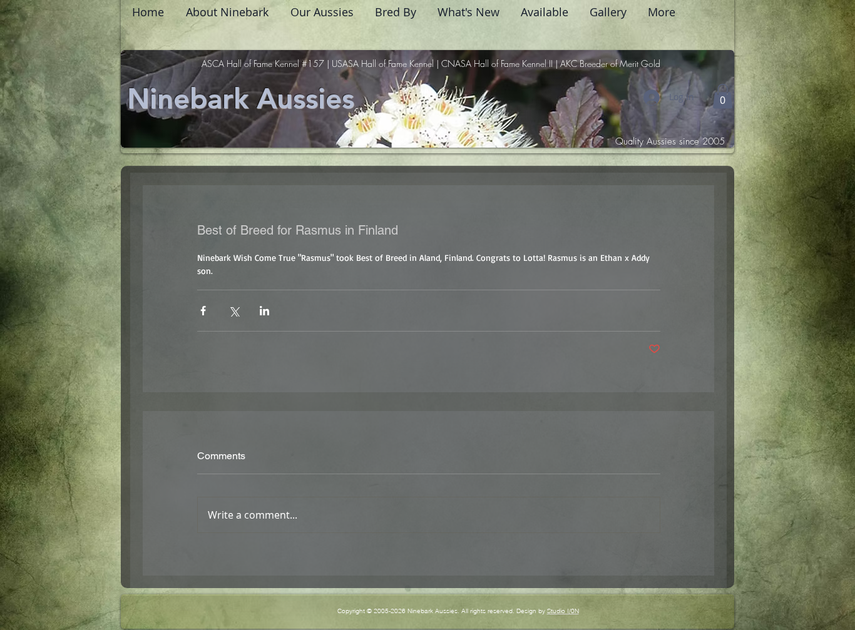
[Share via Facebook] (203, 311)
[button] (722, 96)
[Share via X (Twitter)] (234, 311)
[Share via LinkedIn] (264, 311)
